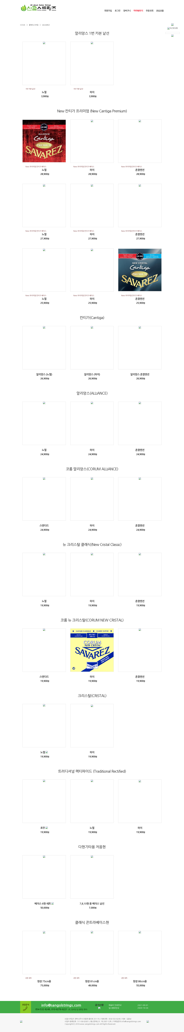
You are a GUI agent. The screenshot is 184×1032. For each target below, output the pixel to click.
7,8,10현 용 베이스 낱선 (92, 903)
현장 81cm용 (92, 981)
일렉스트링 (104, 18)
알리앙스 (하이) (92, 374)
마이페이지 (138, 11)
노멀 (44, 92)
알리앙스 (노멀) (44, 374)
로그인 (117, 11)
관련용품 (127, 18)
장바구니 (127, 11)
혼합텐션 (139, 170)
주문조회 (149, 11)
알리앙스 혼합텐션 (139, 374)
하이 (92, 92)
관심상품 (160, 11)
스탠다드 (44, 525)
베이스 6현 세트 (42, 903)
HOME (23, 25)
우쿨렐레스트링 (56, 18)
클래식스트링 (32, 18)
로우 (43, 828)
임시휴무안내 (114, 1008)
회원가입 (108, 11)
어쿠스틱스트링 (79, 18)
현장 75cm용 (44, 981)
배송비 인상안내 (115, 1005)
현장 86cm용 (140, 981)
